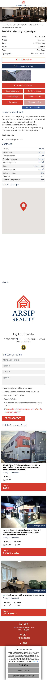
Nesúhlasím (23, 671)
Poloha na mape (12, 96)
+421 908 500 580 (23, 638)
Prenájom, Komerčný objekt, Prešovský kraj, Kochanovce (25, 25)
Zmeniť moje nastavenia (23, 676)
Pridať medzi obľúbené (23, 85)
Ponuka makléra (23, 342)
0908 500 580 (10, 339)
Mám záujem (12, 102)
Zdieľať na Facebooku (34, 108)
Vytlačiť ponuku (35, 96)
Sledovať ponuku (12, 91)
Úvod (4, 25)
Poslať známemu (34, 91)
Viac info (35, 661)
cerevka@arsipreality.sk (34, 339)
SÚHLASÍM (23, 665)
